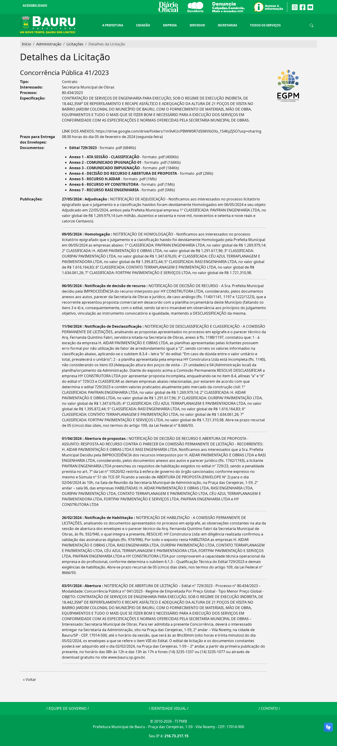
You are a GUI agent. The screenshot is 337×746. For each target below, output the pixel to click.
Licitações (74, 44)
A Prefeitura (112, 25)
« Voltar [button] (29, 679)
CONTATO (269, 708)
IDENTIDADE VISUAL (168, 708)
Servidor (197, 25)
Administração (48, 44)
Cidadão (143, 25)
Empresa (170, 25)
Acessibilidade (35, 5)
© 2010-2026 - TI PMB (168, 721)
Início (26, 44)
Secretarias (227, 25)
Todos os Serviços (265, 25)
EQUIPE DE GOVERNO (68, 708)
